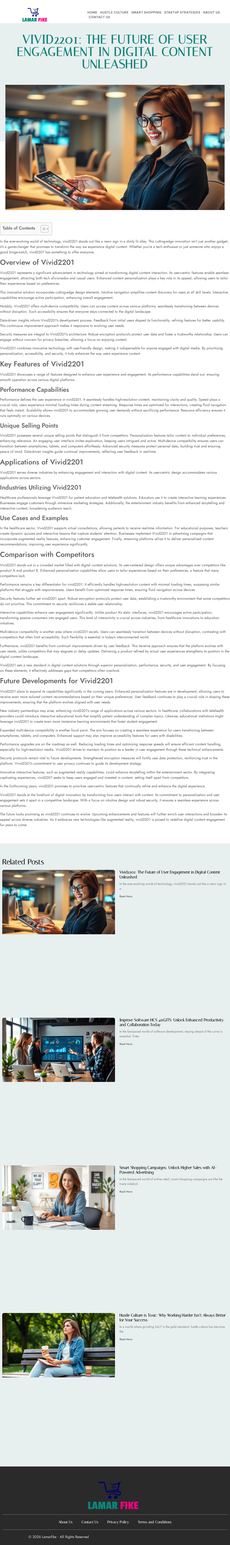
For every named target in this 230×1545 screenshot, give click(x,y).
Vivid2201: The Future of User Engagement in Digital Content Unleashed (169, 875)
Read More (125, 896)
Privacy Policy (118, 1522)
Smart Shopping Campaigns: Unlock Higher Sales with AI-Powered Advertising (168, 1170)
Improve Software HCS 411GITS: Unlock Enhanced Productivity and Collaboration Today (171, 1022)
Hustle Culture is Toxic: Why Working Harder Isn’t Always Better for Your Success (172, 1318)
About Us (211, 12)
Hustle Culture (114, 12)
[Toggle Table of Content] (42, 229)
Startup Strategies (182, 12)
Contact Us (99, 17)
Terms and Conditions (155, 1522)
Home (92, 12)
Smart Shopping (146, 12)
